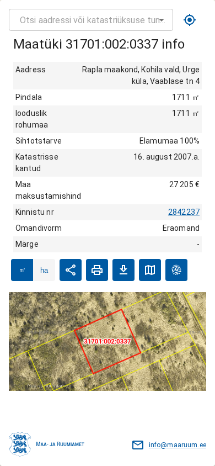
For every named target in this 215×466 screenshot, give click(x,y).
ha (44, 270)
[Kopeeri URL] (71, 270)
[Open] (161, 20)
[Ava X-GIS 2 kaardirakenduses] (176, 270)
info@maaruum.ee (177, 445)
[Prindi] (97, 270)
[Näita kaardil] (150, 270)
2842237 (184, 212)
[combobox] (91, 20)
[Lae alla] (123, 270)
